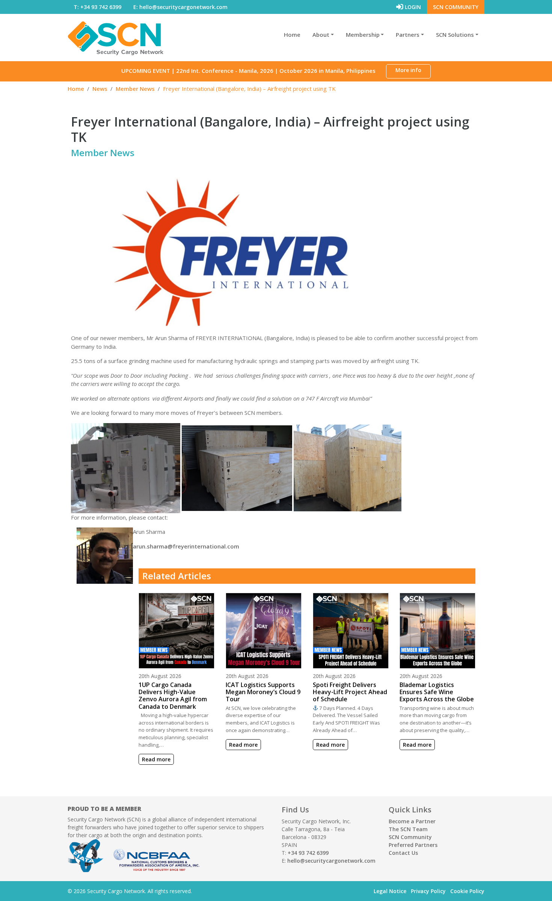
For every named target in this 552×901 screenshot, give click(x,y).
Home (292, 34)
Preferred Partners (413, 844)
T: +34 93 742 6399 (97, 7)
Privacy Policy (428, 891)
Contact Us (403, 852)
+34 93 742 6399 (308, 852)
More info (408, 70)
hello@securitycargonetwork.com (331, 860)
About (320, 34)
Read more (156, 759)
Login (412, 7)
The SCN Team (408, 829)
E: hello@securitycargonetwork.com (180, 7)
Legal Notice (390, 891)
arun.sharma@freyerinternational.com (186, 546)
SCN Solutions (455, 34)
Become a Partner (412, 821)
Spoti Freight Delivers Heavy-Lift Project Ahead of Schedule (350, 692)
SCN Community (455, 7)
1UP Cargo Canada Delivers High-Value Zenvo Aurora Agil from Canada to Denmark (173, 696)
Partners (407, 34)
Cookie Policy (467, 891)
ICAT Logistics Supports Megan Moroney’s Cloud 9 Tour (263, 692)
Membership (363, 34)
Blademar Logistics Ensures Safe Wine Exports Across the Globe (437, 692)
